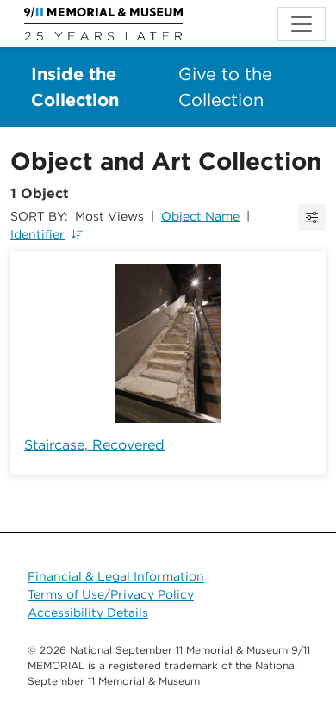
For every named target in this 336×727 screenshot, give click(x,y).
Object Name (200, 216)
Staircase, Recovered (94, 445)
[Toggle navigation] (301, 24)
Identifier (37, 234)
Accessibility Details (88, 612)
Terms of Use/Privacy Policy (111, 594)
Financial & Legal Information (116, 576)
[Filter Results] (312, 217)
